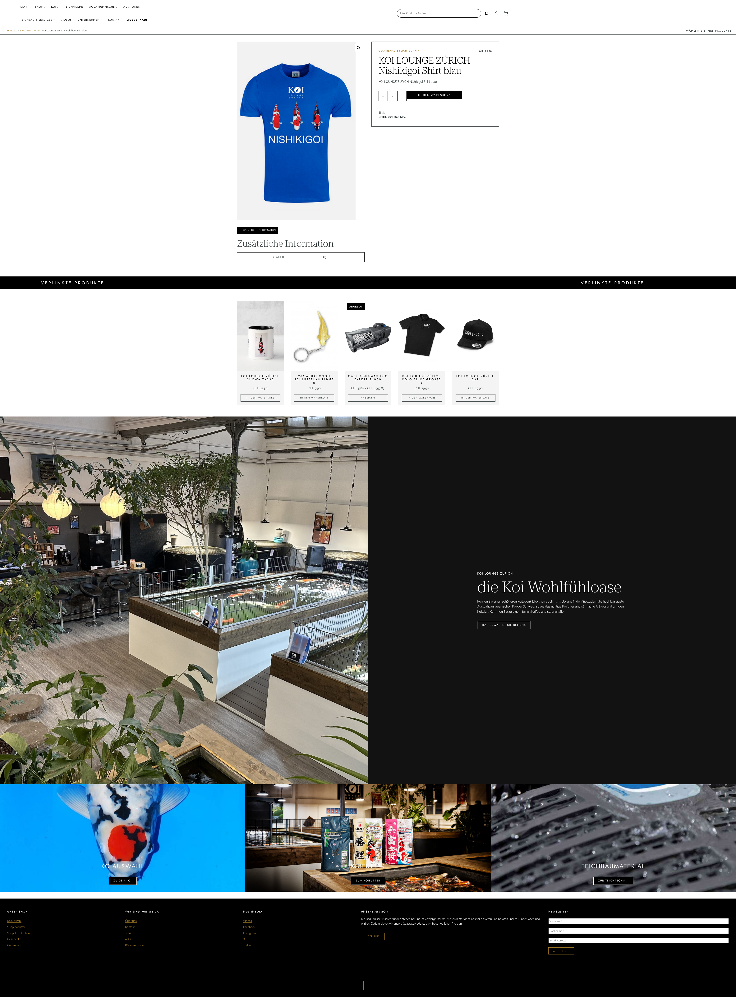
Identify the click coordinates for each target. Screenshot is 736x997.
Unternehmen (89, 20)
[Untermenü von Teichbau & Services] (54, 20)
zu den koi (122, 880)
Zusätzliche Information (258, 230)
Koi (53, 7)
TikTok (247, 945)
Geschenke (33, 30)
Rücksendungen (135, 945)
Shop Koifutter (16, 927)
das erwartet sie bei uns (504, 625)
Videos (247, 920)
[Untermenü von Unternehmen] (101, 20)
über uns (373, 936)
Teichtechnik (409, 50)
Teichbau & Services (36, 20)
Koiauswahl (14, 920)
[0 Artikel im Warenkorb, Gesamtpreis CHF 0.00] (505, 13)
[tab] (257, 230)
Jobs (128, 933)
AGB (128, 939)
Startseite (12, 30)
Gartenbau (14, 945)
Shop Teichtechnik (18, 933)
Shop (39, 7)
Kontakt (130, 927)
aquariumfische (102, 7)
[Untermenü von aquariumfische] (116, 7)
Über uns (131, 920)
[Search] (486, 13)
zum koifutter (368, 880)
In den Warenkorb (434, 95)
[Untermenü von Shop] (44, 7)
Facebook (249, 927)
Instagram (249, 933)
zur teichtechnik (613, 880)
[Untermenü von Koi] (57, 7)
